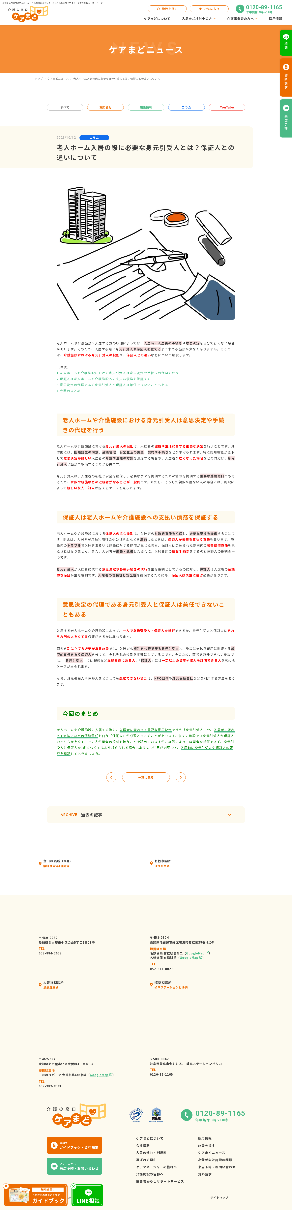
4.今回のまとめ (69, 390)
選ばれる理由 (146, 1160)
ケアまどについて (149, 1138)
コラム (186, 107)
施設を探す (206, 1145)
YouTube (227, 107)
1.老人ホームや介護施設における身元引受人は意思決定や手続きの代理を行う (118, 373)
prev (111, 778)
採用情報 (205, 1138)
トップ (39, 78)
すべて (64, 107)
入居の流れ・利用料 (151, 1152)
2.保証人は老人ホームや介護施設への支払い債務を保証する (104, 379)
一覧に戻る (146, 777)
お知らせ (105, 107)
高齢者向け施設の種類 (215, 1160)
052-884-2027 (50, 950)
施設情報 (146, 107)
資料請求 (205, 1174)
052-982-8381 (50, 1083)
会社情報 (143, 1145)
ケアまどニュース (58, 78)
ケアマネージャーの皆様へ (156, 1167)
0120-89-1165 (161, 1072)
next (181, 778)
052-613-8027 (161, 966)
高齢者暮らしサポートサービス (160, 1181)
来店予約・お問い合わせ (217, 1167)
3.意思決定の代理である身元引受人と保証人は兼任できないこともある (112, 385)
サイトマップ (219, 1198)
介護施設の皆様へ (149, 1174)
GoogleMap (195, 953)
